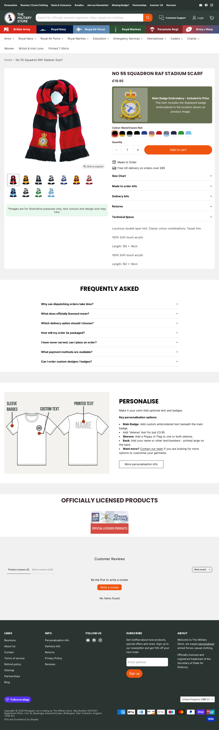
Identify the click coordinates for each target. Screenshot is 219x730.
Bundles (79, 5)
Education (100, 38)
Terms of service (14, 658)
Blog (7, 682)
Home (8, 59)
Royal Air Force (51, 38)
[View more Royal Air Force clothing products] (91, 29)
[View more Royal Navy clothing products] (54, 29)
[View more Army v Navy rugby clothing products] (201, 29)
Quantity (117, 142)
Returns (50, 652)
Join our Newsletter (97, 5)
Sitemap (9, 670)
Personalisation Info (57, 640)
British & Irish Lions (31, 48)
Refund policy (12, 664)
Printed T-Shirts (59, 48)
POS (6, 719)
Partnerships (139, 5)
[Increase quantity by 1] (138, 150)
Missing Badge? (120, 5)
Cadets (176, 38)
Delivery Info (52, 646)
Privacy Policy (53, 658)
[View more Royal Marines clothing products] (128, 29)
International (155, 38)
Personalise (10, 5)
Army (8, 38)
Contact (9, 652)
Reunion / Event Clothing (34, 5)
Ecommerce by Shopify (26, 719)
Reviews (171, 5)
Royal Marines (77, 38)
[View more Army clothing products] (18, 29)
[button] (198, 18)
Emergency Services (127, 38)
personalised (206, 643)
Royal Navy (26, 38)
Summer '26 (156, 5)
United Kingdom (196, 699)
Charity (192, 38)
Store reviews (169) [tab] (42, 569)
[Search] (147, 18)
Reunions (10, 640)
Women (9, 48)
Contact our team (151, 448)
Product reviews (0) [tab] (18, 569)
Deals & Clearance (61, 5)
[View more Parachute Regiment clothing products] (164, 29)
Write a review (109, 587)
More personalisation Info (141, 464)
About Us (9, 646)
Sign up (134, 673)
